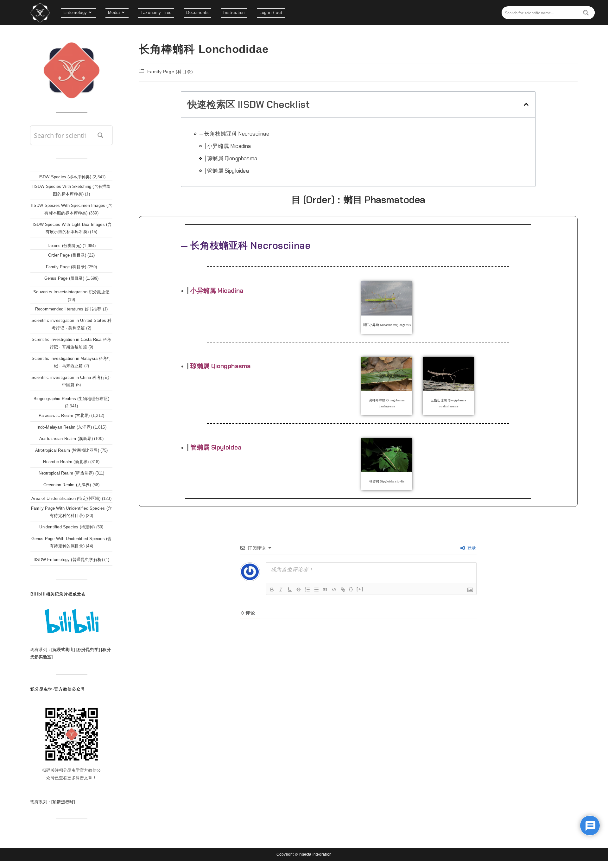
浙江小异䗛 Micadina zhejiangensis (387, 325)
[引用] (325, 589)
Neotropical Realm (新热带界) (66, 473)
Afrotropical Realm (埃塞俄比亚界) (67, 450)
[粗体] (272, 589)
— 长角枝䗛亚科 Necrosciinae (234, 133)
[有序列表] (307, 589)
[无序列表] (316, 589)
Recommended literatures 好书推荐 (68, 309)
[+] (360, 589)
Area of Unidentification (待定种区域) (65, 498)
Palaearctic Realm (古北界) (64, 415)
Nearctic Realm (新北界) (66, 461)
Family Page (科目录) (170, 71)
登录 (471, 548)
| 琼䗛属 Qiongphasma (231, 158)
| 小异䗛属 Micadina (228, 146)
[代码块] (334, 589)
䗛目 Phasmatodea (384, 200)
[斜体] (280, 589)
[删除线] (298, 589)
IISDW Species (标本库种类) (64, 177)
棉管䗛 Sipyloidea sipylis (386, 481)
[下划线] (289, 589)
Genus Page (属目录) (64, 278)
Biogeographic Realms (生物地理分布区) (71, 398)
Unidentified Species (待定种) (67, 527)
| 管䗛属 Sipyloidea (227, 170)
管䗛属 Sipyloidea (215, 447)
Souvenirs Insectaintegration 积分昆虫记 (71, 292)
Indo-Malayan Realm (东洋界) (64, 427)
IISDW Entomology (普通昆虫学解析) (68, 559)
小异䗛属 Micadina (216, 290)
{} (351, 589)
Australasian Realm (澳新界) (66, 438)
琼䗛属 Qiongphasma (220, 366)
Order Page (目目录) (67, 255)
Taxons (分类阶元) (64, 245)
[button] (526, 104)
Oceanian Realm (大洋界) (67, 484)
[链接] (343, 589)
